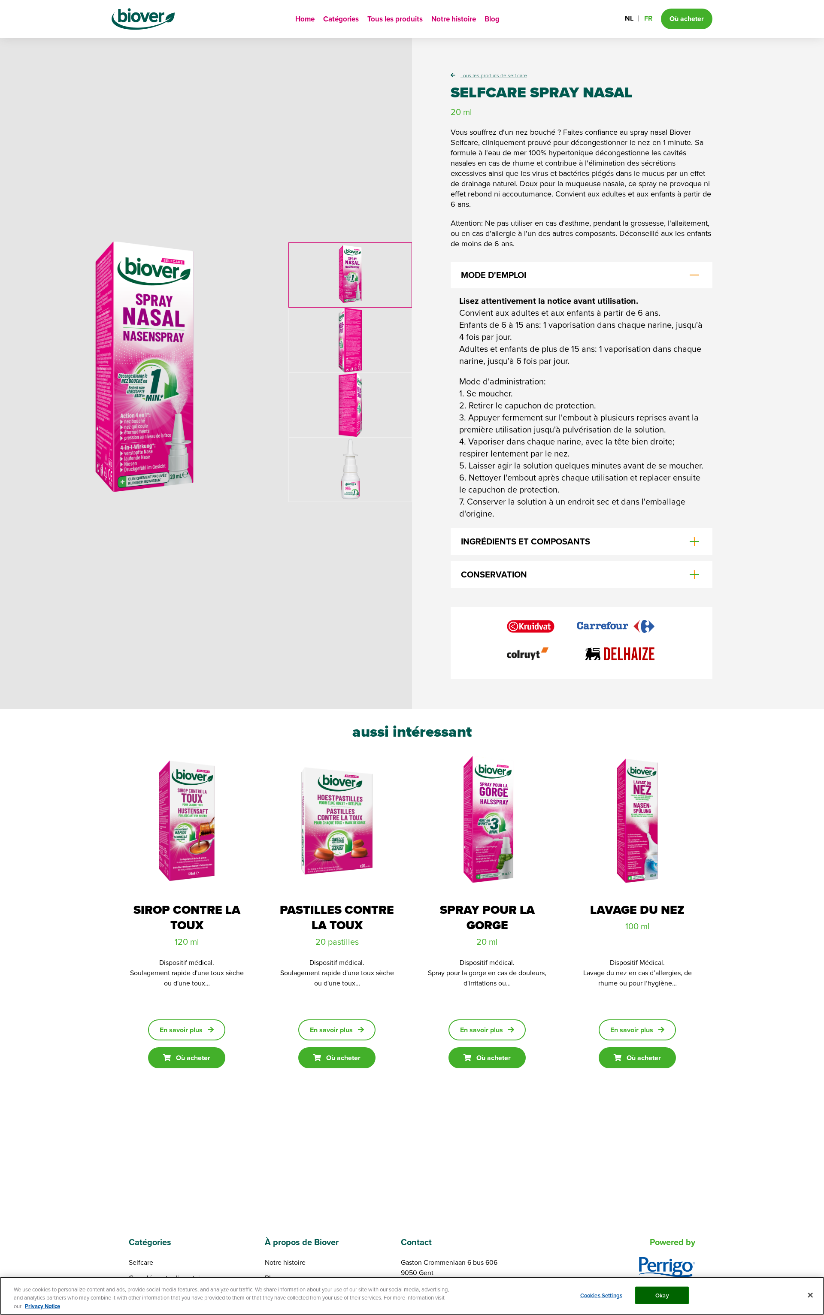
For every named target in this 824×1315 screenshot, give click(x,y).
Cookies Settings (601, 1295)
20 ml (487, 941)
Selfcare (141, 1262)
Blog (492, 19)
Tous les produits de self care (493, 75)
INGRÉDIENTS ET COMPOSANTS (525, 541)
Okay (662, 1295)
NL (629, 18)
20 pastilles (337, 941)
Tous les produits (395, 19)
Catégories (341, 19)
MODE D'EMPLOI (493, 275)
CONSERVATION (494, 574)
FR (648, 18)
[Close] (810, 1294)
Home (305, 19)
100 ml (637, 926)
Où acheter (193, 1058)
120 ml (187, 941)
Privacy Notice (42, 1306)
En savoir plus (181, 1030)
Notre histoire (453, 19)
